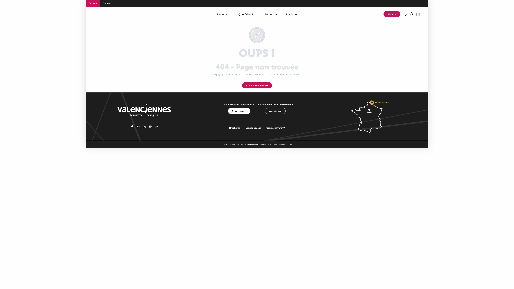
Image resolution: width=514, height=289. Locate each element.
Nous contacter (239, 111)
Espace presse (253, 128)
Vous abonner (275, 111)
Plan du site (266, 144)
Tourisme (92, 3)
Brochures (234, 128)
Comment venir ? (275, 128)
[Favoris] (406, 14)
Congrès (107, 3)
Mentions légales (252, 144)
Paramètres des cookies (283, 144)
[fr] (418, 14)
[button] (412, 14)
